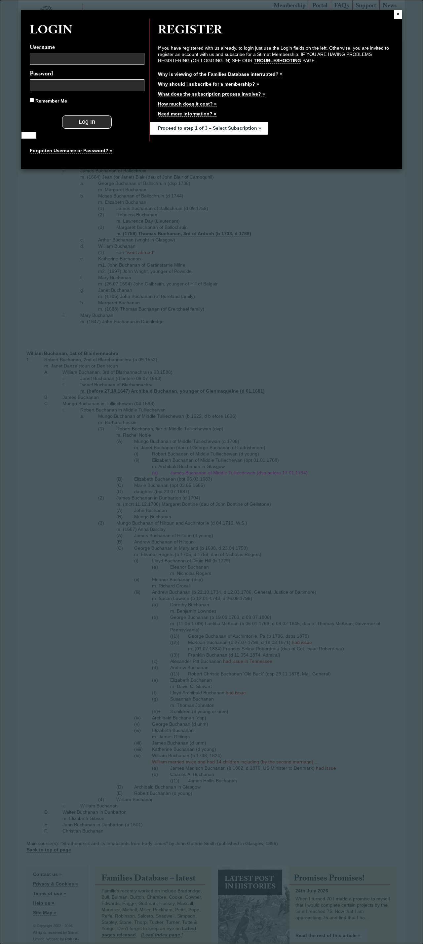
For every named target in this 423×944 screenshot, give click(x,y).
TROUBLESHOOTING (277, 60)
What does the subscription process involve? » (211, 94)
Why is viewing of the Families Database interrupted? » (220, 74)
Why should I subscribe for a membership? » (208, 84)
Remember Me (50, 101)
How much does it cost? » (187, 104)
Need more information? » (187, 113)
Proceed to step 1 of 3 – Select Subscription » (209, 128)
